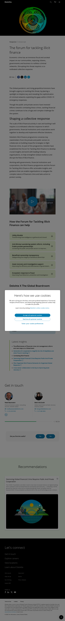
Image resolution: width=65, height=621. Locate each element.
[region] (32, 310)
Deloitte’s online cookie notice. (39, 308)
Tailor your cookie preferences (32, 324)
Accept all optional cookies (32, 315)
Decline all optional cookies (32, 319)
